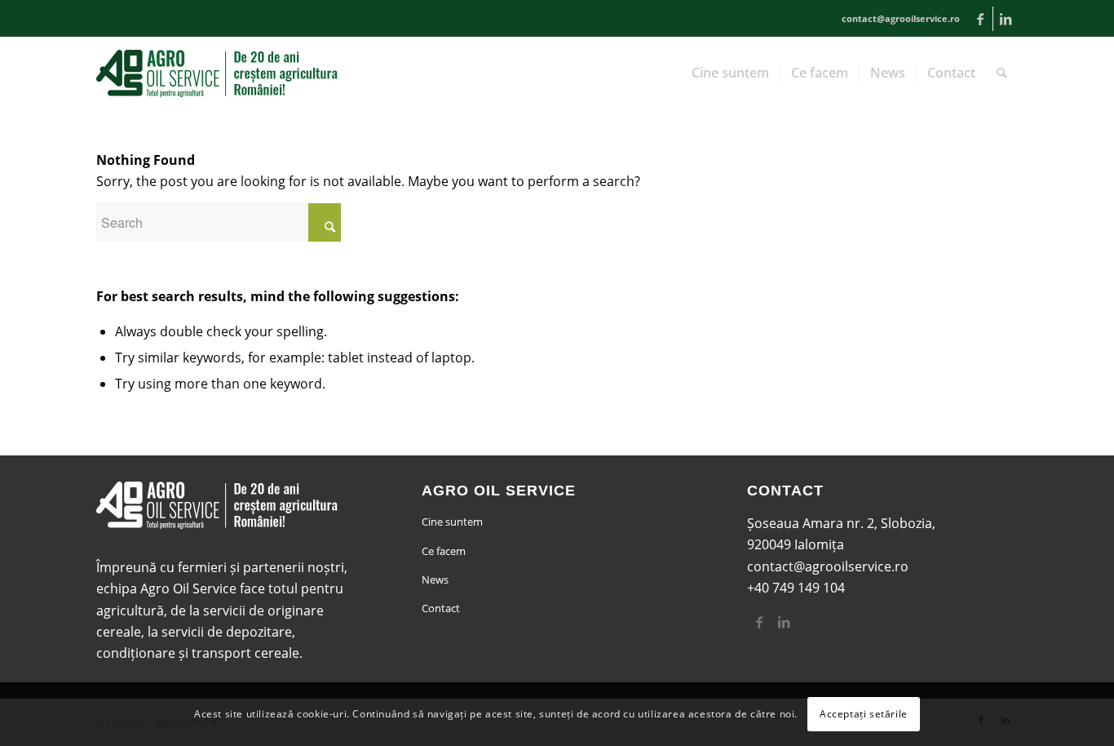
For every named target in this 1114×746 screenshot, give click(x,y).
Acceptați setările (864, 714)
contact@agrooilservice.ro (827, 566)
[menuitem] (730, 72)
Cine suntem (452, 521)
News (435, 579)
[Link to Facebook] (980, 19)
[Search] (1002, 72)
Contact (441, 608)
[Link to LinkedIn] (1005, 19)
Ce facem (444, 551)
